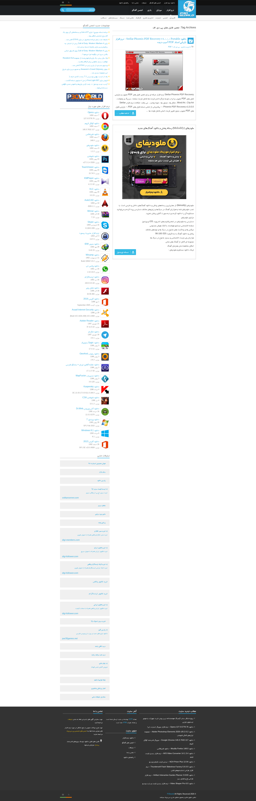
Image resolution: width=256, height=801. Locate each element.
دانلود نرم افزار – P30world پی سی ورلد (187, 9)
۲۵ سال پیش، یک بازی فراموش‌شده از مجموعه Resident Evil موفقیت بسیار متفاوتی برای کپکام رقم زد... (85, 60)
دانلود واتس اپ (92, 266)
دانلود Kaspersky (91, 386)
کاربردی (172, 18)
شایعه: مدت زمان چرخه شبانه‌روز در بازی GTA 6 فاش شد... (86, 39)
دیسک (122, 18)
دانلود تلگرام (93, 332)
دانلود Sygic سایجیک (90, 342)
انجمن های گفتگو (155, 3)
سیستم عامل (113, 18)
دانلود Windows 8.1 (90, 430)
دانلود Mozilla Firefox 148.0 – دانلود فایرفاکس (175, 748)
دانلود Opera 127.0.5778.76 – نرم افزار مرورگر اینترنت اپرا (170, 727)
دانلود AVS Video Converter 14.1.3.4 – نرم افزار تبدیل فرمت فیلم (169, 755)
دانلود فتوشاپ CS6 (90, 397)
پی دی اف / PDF (174, 47)
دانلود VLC (94, 189)
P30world (170, 794)
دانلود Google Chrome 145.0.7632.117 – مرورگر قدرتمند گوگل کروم (168, 742)
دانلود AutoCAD (92, 200)
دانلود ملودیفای (93, 145)
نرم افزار (170, 10)
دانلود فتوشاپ (93, 156)
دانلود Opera (93, 112)
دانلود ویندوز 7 (92, 419)
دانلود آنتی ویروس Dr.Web (87, 408)
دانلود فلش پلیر (92, 288)
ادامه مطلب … (122, 113)
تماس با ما (135, 3)
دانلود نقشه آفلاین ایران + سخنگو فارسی (82, 364)
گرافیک (138, 18)
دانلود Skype (93, 222)
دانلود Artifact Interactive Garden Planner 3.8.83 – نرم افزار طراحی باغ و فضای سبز (169, 777)
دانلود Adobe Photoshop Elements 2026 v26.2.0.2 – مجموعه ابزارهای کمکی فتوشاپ (169, 733)
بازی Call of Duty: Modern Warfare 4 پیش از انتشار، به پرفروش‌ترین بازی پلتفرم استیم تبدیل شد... (86, 45)
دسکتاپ (103, 18)
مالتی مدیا (130, 18)
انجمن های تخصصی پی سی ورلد (77, 731)
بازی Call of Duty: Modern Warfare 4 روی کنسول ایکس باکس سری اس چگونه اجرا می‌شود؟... (86, 52)
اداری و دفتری (148, 18)
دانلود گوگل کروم (92, 123)
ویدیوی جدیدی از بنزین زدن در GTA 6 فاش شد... (89, 65)
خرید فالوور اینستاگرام (98, 593)
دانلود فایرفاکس (92, 134)
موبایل (159, 10)
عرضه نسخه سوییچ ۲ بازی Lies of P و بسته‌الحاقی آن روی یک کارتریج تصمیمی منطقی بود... (85, 34)
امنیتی (165, 18)
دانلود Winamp (92, 255)
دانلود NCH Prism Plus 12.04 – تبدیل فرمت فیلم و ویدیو (171, 762)
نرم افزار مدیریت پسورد (89, 233)
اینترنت (158, 18)
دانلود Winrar (93, 211)
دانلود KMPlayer (91, 178)
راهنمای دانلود (124, 3)
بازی (149, 10)
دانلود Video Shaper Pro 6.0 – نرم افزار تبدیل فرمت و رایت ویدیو (167, 783)
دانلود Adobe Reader (89, 321)
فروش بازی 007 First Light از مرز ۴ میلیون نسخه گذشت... (86, 80)
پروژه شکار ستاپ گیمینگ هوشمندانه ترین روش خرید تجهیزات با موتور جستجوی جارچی (168, 720)
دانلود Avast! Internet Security (85, 310)
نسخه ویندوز (123, 252)
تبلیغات (144, 3)
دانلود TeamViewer (90, 167)
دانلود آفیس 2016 (91, 299)
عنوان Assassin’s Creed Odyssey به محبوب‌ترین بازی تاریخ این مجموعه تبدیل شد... (85, 71)
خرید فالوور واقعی (100, 581)
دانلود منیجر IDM (92, 244)
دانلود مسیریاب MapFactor (87, 375)
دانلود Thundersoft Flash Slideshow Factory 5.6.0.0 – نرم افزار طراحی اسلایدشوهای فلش (169, 768)
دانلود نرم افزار (169, 3)
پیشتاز (97, 745)
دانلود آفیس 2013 (91, 441)
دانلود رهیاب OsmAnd (89, 353)
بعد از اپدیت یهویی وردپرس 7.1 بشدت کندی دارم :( (88, 76)
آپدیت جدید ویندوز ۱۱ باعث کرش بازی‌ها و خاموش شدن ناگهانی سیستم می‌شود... (85, 86)
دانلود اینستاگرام (92, 277)
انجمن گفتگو (137, 10)
